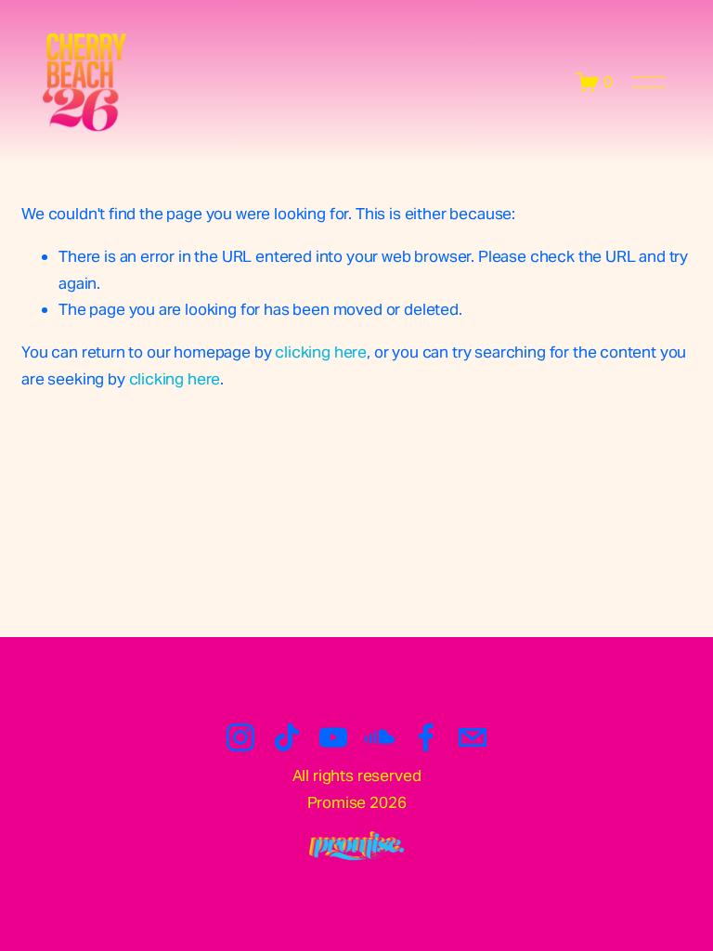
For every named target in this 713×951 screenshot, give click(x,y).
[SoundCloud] (380, 737)
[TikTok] (287, 737)
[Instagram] (240, 737)
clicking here (321, 352)
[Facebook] (426, 737)
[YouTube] (333, 737)
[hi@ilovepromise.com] (472, 737)
